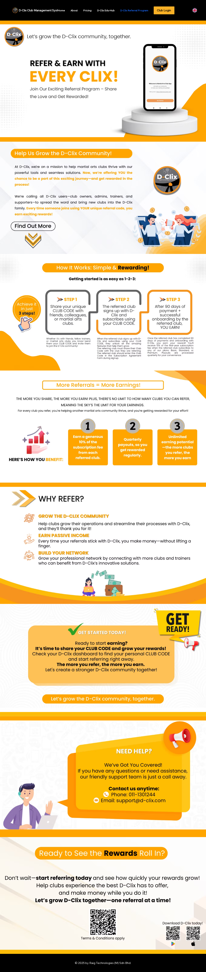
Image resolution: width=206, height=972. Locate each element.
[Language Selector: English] (197, 10)
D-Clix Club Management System (40, 10)
